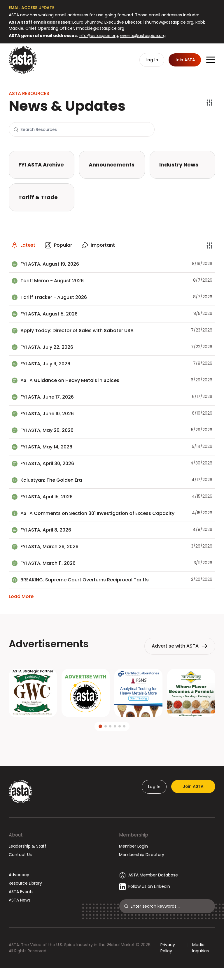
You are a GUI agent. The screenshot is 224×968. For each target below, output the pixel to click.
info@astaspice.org (98, 35)
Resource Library (25, 883)
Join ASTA (193, 786)
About (16, 835)
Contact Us (20, 854)
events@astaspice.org (143, 35)
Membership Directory (141, 854)
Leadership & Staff (27, 846)
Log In (154, 787)
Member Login (133, 846)
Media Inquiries (200, 948)
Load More (21, 596)
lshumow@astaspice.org (168, 22)
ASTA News (20, 900)
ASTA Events (21, 892)
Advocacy (19, 875)
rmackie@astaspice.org (100, 28)
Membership (133, 835)
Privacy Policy (167, 948)
